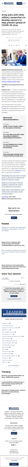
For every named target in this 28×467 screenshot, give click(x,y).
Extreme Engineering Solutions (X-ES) (12, 336)
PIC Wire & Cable (6, 353)
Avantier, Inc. (5, 323)
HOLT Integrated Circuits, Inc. (9, 340)
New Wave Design (7, 351)
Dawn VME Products (7, 325)
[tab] (6, 278)
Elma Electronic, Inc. (7, 334)
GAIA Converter (6, 338)
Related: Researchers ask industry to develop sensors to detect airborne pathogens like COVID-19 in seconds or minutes (14, 177)
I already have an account (14, 298)
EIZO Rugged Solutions (8, 332)
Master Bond (5, 347)
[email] (19, 45)
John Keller (5, 196)
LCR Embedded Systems (8, 345)
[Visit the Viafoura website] (23, 284)
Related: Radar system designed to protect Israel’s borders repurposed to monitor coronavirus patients (13, 191)
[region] (14, 281)
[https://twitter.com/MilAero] (15, 445)
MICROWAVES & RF (14, 451)
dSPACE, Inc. (5, 330)
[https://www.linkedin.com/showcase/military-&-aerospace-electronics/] (13, 445)
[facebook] (9, 45)
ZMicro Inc (5, 362)
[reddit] (16, 45)
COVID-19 (18, 170)
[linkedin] (11, 45)
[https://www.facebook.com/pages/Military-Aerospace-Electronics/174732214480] (12, 445)
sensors (4, 77)
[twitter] (14, 45)
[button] (3, 3)
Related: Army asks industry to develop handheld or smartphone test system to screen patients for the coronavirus (12, 184)
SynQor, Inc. (5, 358)
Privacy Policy (14, 460)
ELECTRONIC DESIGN (14, 452)
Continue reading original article (11, 81)
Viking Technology (7, 360)
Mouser (4, 349)
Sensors (4, 11)
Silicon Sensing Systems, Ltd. (10, 356)
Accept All (14, 464)
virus (4, 108)
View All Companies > (14, 365)
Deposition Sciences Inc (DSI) (10, 327)
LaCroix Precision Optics (8, 343)
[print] (25, 45)
